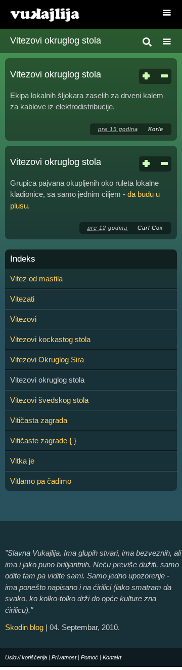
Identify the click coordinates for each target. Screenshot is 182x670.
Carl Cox (150, 228)
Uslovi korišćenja (26, 657)
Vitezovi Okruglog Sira (47, 359)
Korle (155, 129)
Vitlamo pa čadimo (40, 481)
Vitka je (22, 460)
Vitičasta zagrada (38, 420)
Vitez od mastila (36, 278)
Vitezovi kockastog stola (50, 339)
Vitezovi (23, 319)
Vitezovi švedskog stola (49, 400)
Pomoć (89, 657)
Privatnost (64, 657)
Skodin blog (24, 627)
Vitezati (22, 299)
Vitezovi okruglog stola (55, 74)
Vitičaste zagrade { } (43, 440)
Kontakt (112, 657)
